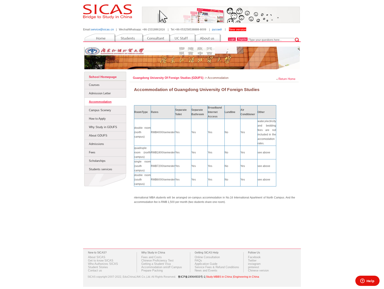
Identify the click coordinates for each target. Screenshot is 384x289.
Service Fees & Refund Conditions (217, 267)
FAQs (198, 260)
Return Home (286, 79)
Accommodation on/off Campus (161, 267)
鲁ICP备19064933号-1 (191, 276)
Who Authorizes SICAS (103, 263)
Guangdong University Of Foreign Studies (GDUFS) (168, 77)
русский (217, 29)
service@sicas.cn (102, 29)
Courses (94, 85)
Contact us (95, 270)
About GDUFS (98, 135)
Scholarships (97, 160)
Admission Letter (100, 93)
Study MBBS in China (219, 276)
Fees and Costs (151, 257)
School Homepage (103, 77)
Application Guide (206, 263)
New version (237, 29)
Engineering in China (246, 276)
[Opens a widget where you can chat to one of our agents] (367, 281)
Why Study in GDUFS (103, 127)
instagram (254, 263)
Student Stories (98, 267)
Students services (100, 169)
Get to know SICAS (100, 260)
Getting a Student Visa (156, 263)
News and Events (206, 270)
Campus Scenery (100, 110)
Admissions (96, 144)
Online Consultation (207, 257)
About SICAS (96, 257)
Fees (92, 152)
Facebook (254, 257)
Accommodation (100, 101)
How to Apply (97, 118)
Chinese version (258, 270)
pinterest (253, 267)
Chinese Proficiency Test (157, 260)
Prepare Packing (152, 270)
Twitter (252, 260)
